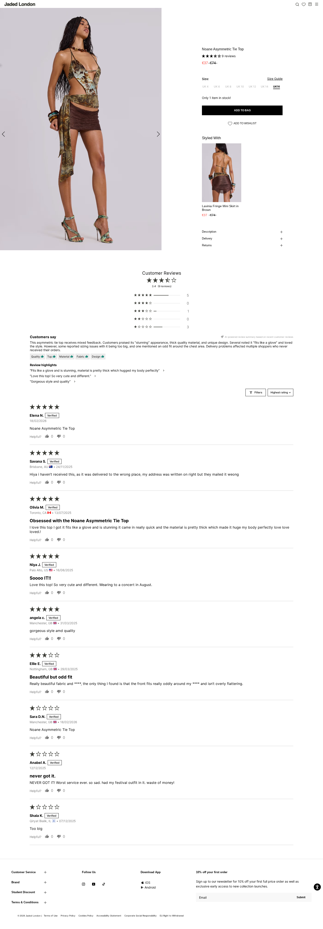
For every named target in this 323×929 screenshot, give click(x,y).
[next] (158, 134)
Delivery (207, 238)
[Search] (297, 4)
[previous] (4, 134)
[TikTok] (103, 884)
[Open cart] (310, 4)
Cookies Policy (85, 915)
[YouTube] (93, 884)
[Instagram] (83, 884)
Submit (301, 897)
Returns (207, 245)
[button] (212, 56)
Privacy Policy (68, 915)
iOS (147, 882)
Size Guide (275, 78)
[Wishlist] (303, 4)
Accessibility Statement (108, 915)
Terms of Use (51, 915)
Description (209, 231)
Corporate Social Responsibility (140, 915)
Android (150, 887)
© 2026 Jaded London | (30, 915)
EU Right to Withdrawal (172, 915)
